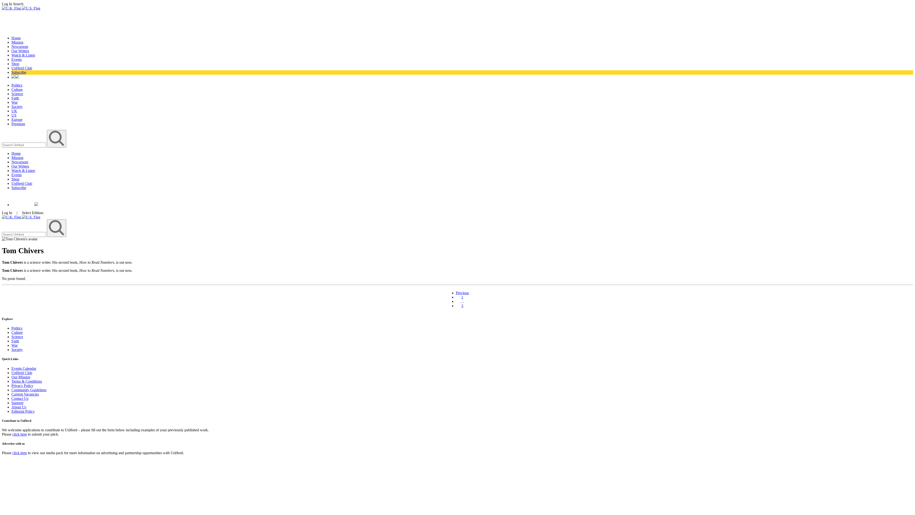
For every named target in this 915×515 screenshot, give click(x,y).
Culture (17, 90)
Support (17, 403)
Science (17, 94)
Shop (15, 64)
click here (19, 434)
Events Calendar (23, 368)
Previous (462, 293)
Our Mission (20, 377)
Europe (16, 120)
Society (17, 107)
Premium (18, 124)
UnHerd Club (21, 68)
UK (14, 111)
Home (16, 38)
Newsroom (19, 47)
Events (16, 59)
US (13, 115)
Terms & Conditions (26, 381)
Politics (16, 85)
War (14, 102)
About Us (18, 407)
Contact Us (19, 399)
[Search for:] (24, 145)
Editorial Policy (23, 411)
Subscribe (18, 72)
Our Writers (20, 51)
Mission (17, 42)
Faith (15, 98)
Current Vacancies (25, 394)
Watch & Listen (23, 55)
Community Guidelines (28, 390)
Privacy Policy (22, 386)
